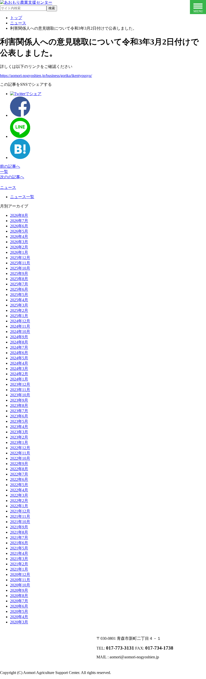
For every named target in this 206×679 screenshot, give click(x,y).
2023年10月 (20, 395)
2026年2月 (19, 247)
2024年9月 (19, 337)
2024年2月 (19, 374)
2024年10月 (20, 331)
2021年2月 (19, 564)
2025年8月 (19, 279)
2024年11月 (20, 326)
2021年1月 (19, 569)
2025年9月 (19, 273)
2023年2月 (19, 437)
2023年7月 (19, 411)
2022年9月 (19, 463)
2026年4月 (19, 236)
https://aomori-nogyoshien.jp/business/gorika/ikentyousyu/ (46, 75)
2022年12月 (20, 448)
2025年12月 (20, 258)
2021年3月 (19, 559)
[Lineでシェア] (20, 136)
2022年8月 (19, 469)
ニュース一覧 (22, 197)
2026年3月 (19, 242)
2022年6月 (19, 479)
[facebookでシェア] (20, 115)
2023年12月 (20, 384)
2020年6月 (19, 606)
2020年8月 (19, 595)
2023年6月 (19, 416)
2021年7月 (19, 537)
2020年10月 (20, 585)
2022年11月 (20, 453)
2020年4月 (19, 617)
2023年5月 (19, 421)
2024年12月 (20, 321)
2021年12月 (20, 511)
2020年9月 (19, 590)
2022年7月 (19, 474)
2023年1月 (19, 442)
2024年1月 (19, 379)
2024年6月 (19, 353)
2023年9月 (19, 400)
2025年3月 (19, 305)
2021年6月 (19, 543)
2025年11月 (20, 263)
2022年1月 (19, 506)
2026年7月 (19, 221)
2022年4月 (19, 490)
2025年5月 (19, 294)
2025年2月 (19, 310)
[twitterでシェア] (25, 94)
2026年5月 (19, 231)
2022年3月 (19, 495)
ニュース (8, 187)
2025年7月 (19, 284)
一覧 (4, 171)
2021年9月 (19, 527)
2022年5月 (19, 485)
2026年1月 (19, 252)
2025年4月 (19, 300)
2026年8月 (19, 215)
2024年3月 (19, 368)
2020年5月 (19, 611)
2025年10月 (20, 268)
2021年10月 (20, 522)
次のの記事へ (12, 177)
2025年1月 (19, 316)
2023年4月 (19, 427)
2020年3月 (19, 622)
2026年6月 (19, 226)
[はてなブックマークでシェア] (20, 157)
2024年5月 (19, 358)
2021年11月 (20, 516)
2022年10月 (20, 458)
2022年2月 (19, 500)
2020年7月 (19, 601)
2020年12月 (20, 574)
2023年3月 (19, 432)
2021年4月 (19, 553)
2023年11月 (20, 390)
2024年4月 (19, 363)
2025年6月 (19, 289)
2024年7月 (19, 347)
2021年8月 (19, 532)
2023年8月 (19, 405)
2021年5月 (19, 548)
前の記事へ (10, 166)
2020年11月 (20, 580)
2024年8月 (19, 342)
